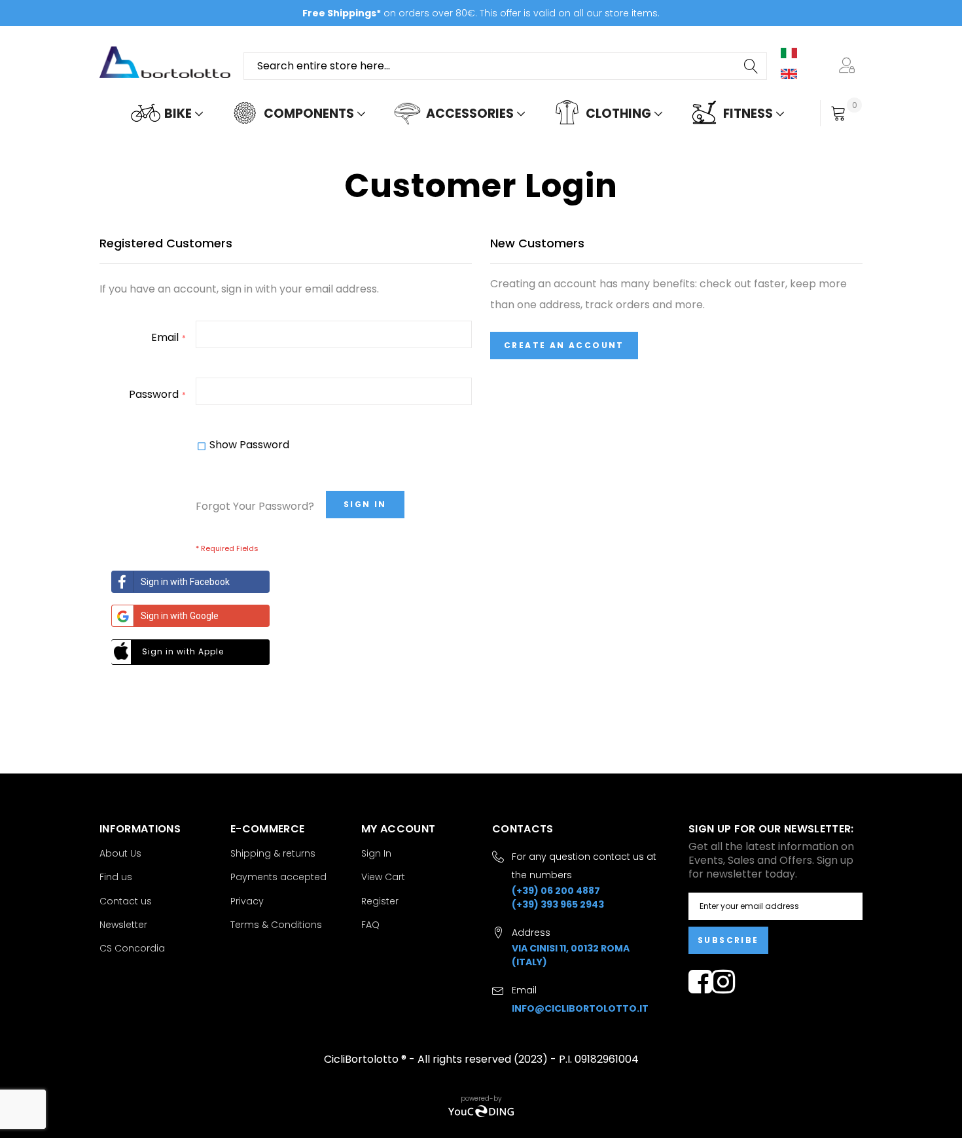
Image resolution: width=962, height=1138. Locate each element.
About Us (120, 853)
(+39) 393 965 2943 (558, 904)
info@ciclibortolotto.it (580, 1008)
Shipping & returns (272, 853)
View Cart (383, 876)
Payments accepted (278, 876)
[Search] (752, 66)
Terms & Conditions (276, 924)
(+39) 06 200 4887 (556, 890)
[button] (849, 66)
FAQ (370, 924)
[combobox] (505, 66)
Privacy (247, 901)
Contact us (125, 901)
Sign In (376, 853)
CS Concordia (132, 948)
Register (380, 901)
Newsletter (123, 924)
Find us (115, 876)
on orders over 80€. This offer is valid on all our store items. (481, 13)
